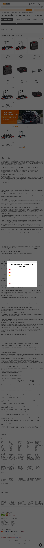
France (22, 278)
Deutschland (22, 275)
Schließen (36, 262)
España (22, 284)
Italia (22, 281)
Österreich (22, 269)
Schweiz (22, 272)
